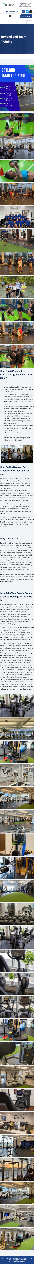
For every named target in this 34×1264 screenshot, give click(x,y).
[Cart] (29, 22)
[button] (10, 15)
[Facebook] (23, 11)
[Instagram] (30, 11)
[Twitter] (27, 11)
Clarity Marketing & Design (17, 1261)
